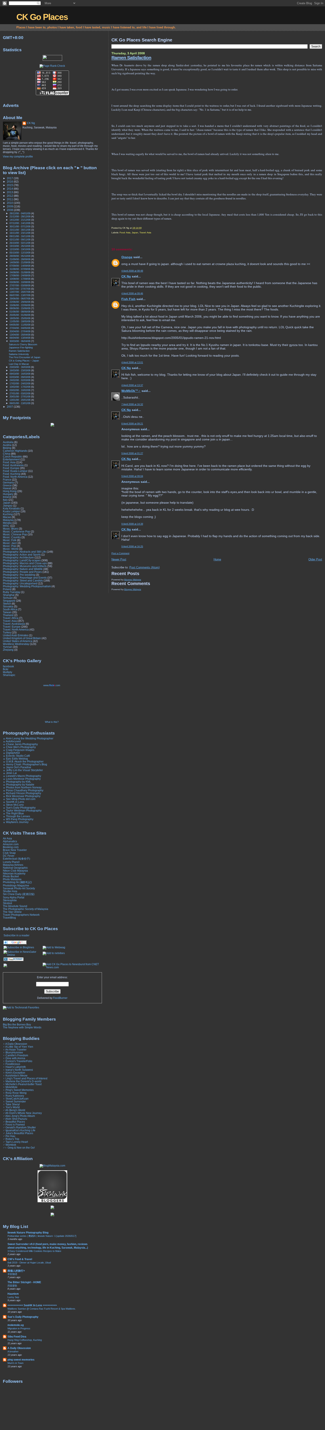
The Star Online (12, 911)
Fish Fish (128, 299)
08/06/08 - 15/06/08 (20, 308)
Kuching (8, 514)
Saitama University (19, 354)
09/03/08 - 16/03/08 (20, 373)
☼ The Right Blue (13, 813)
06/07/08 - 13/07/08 (20, 295)
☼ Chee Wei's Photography (19, 747)
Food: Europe (11, 468)
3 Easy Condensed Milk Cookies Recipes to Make (34, 1251)
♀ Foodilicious (11, 1064)
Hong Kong (10, 491)
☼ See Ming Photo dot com (19, 799)
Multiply (7, 672)
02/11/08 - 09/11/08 (20, 239)
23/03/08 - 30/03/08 (20, 367)
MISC (6, 525)
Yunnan (7, 646)
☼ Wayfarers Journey (16, 822)
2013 (10, 192)
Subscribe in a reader (16, 935)
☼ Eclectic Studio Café (16, 755)
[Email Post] (142, 228)
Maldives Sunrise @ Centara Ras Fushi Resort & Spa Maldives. (42, 1308)
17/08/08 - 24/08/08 (20, 275)
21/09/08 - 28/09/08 (20, 259)
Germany (8, 482)
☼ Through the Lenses (16, 816)
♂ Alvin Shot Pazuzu (15, 1118)
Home (217, 559)
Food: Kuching (11, 473)
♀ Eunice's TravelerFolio (17, 1061)
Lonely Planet (11, 861)
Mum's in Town (15, 1363)
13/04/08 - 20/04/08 (20, 334)
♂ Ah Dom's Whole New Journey (22, 1113)
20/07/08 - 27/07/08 (20, 288)
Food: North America (15, 476)
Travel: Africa (10, 618)
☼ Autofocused (12, 741)
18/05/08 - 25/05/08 (20, 318)
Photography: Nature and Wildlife (23, 569)
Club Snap (9, 852)
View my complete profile (18, 156)
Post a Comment (120, 553)
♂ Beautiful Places (14, 1121)
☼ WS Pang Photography (18, 819)
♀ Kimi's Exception (14, 1072)
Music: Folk (9, 540)
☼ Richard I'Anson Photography (22, 793)
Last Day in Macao (19, 364)
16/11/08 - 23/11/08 (20, 233)
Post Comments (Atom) (144, 567)
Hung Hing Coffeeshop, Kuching (25, 1340)
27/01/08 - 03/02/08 (20, 393)
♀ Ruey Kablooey (13, 1095)
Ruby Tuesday (11, 592)
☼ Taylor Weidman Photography (22, 810)
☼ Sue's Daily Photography (19, 807)
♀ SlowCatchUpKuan (16, 1098)
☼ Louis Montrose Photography (22, 778)
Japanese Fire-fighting (21, 347)
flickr (5, 669)
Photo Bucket (11, 876)
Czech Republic (12, 456)
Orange (126, 257)
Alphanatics (10, 841)
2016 (10, 181)
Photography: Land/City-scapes (22, 560)
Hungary (8, 494)
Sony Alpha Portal (13, 897)
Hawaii (7, 488)
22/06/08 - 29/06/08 (20, 302)
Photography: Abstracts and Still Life (24, 551)
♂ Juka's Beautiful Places (18, 1133)
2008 (10, 209)
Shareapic (9, 675)
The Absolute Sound (15, 906)
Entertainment (11, 459)
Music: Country (12, 537)
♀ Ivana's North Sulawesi (18, 1069)
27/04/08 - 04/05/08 (20, 328)
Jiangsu (7, 505)
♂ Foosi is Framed (14, 1124)
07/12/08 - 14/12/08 (20, 223)
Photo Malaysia (12, 879)
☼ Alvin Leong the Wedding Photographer (28, 738)
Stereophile (10, 900)
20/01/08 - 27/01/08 (20, 396)
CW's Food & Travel (20, 1259)
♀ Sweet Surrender (14, 1101)
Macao (7, 517)
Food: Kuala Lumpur (15, 470)
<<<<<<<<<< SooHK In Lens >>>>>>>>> (32, 1305)
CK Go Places (42, 17)
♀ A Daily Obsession (15, 1043)
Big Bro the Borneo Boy (17, 1024)
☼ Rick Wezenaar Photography (21, 796)
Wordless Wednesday (16, 643)
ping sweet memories (21, 1359)
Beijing (7, 447)
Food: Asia (125, 232)
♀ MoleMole (10, 1087)
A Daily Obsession (19, 1348)
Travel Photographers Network (21, 914)
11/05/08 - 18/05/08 (20, 321)
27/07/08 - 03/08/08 (20, 285)
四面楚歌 (12, 1285)
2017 (10, 178)
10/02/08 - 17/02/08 (20, 386)
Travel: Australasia (14, 623)
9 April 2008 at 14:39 (132, 523)
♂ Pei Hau (9, 1136)
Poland (7, 589)
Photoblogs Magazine (16, 885)
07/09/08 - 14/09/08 (20, 265)
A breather (13, 1351)
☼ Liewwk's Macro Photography (22, 775)
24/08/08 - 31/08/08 (20, 272)
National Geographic (15, 867)
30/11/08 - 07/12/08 (20, 226)
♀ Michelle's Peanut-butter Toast (22, 1084)
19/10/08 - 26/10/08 (20, 246)
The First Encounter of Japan (24, 357)
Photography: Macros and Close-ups (25, 563)
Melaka (7, 522)
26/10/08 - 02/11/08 (20, 243)
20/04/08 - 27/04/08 (20, 331)
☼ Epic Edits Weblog (15, 758)
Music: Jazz (10, 543)
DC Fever (8, 855)
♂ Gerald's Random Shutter (19, 1127)
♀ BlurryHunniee (13, 1052)
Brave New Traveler (15, 850)
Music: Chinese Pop (15, 534)
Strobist (7, 903)
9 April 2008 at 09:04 (132, 476)
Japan (135, 232)
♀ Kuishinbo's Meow (15, 1075)
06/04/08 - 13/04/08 (20, 337)
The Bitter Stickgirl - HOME (24, 1282)
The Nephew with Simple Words (22, 1027)
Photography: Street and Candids (23, 580)
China (6, 453)
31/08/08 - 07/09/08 (20, 269)
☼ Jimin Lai (10, 773)
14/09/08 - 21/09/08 (20, 262)
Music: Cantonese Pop (16, 531)
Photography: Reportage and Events (25, 577)
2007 (10, 406)
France (7, 479)
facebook (8, 666)
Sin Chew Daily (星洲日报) (18, 894)
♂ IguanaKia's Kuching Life (19, 1130)
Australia (8, 442)
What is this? (52, 722)
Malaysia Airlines (13, 864)
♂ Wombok (9, 1144)
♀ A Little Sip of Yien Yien (18, 1046)
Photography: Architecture (18, 557)
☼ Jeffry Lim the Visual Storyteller (23, 770)
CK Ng (126, 276)
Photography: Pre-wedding (19, 574)
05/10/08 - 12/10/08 (20, 252)
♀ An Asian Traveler (15, 1049)
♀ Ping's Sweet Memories (18, 1089)
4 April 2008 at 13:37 (132, 385)
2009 (10, 206)
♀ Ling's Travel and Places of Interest (25, 1078)
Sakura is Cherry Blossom (23, 344)
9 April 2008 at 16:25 (132, 546)
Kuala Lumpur (11, 511)
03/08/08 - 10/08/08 (20, 282)
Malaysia (8, 520)
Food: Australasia (13, 465)
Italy (5, 499)
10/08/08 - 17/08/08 (20, 278)
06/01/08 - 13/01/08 (20, 403)
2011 (10, 199)
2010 (10, 202)
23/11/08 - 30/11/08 (20, 229)
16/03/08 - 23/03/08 (20, 370)
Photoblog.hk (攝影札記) (17, 882)
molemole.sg (16, 1325)
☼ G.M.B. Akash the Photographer (23, 761)
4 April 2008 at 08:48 (132, 270)
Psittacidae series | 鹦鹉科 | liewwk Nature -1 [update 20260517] (42, 1236)
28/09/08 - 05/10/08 (20, 256)
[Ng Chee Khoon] (52, 1215)
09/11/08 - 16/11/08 (20, 236)
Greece (7, 485)
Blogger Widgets (132, 579)
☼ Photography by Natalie (18, 784)
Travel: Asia (145, 232)
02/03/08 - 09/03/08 (20, 377)
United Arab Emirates (15, 635)
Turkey (7, 632)
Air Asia (7, 838)
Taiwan (7, 612)
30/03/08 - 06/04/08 (20, 341)
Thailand (8, 615)
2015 (10, 185)
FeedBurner (60, 998)
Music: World (10, 548)
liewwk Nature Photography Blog (28, 1232)
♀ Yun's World (11, 1107)
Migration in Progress (19, 1328)
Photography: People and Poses (22, 571)
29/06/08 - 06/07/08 (20, 298)
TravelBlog (9, 917)
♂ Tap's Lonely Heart (15, 1141)
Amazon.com (11, 844)
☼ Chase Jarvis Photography (20, 744)
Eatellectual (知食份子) (16, 858)
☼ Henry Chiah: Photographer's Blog (25, 764)
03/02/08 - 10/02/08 (20, 390)
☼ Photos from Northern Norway (22, 787)
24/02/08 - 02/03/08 (20, 380)
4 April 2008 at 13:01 (132, 362)
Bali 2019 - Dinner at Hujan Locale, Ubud (29, 1262)
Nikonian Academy (14, 873)
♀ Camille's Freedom (15, 1055)
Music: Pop (9, 545)
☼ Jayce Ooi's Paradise (17, 767)
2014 (10, 188)
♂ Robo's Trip (11, 1138)
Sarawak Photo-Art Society (19, 888)
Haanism (13, 1293)
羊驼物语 (12, 1274)
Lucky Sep (13, 1297)
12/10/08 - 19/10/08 (20, 249)
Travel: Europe (12, 626)
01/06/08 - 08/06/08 (20, 311)
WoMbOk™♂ (131, 391)
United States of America (17, 641)
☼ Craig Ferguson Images (18, 749)
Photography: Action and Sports (22, 554)
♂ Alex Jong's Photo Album (19, 1115)
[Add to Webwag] (54, 947)
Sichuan (8, 597)
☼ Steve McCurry (13, 804)
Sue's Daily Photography (23, 1316)
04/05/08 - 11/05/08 (20, 324)
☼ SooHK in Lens (13, 801)
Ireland (7, 496)
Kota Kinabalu (11, 508)
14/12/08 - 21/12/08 (20, 219)
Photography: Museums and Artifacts (25, 566)
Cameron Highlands (15, 450)
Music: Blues (10, 528)
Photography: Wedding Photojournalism (27, 586)
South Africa (10, 609)
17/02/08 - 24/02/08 (20, 383)
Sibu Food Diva (17, 1336)
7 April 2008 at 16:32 (132, 404)
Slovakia (8, 606)
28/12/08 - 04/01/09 (20, 213)
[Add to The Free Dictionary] (14, 960)
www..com (51, 685)
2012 (10, 195)
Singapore (9, 600)
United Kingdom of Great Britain (22, 638)
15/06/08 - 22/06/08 (20, 305)
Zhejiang (8, 649)
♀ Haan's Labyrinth (14, 1066)
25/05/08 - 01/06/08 (20, 315)
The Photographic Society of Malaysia (25, 909)
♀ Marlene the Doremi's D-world (22, 1081)
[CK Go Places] (19, 947)
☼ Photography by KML (17, 781)
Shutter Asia (10, 891)
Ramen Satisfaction (131, 57)
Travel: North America (16, 629)
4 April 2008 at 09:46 (132, 293)
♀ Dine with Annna (14, 1058)
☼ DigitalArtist (11, 752)
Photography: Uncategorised (20, 583)
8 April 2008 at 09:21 (132, 423)
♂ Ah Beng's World (14, 1110)
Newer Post (118, 559)
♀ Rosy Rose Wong (15, 1092)
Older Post (315, 559)
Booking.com (11, 847)
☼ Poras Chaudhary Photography (23, 790)
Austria (7, 445)
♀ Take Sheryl (11, 1104)
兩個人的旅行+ (16, 1270)
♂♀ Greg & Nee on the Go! (19, 1147)
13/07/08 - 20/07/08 (20, 292)
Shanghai (9, 594)
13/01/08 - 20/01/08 (20, 400)
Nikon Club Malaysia (15, 870)
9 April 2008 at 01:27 (132, 453)
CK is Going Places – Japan (24, 360)
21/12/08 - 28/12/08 (20, 216)
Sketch (7, 603)
